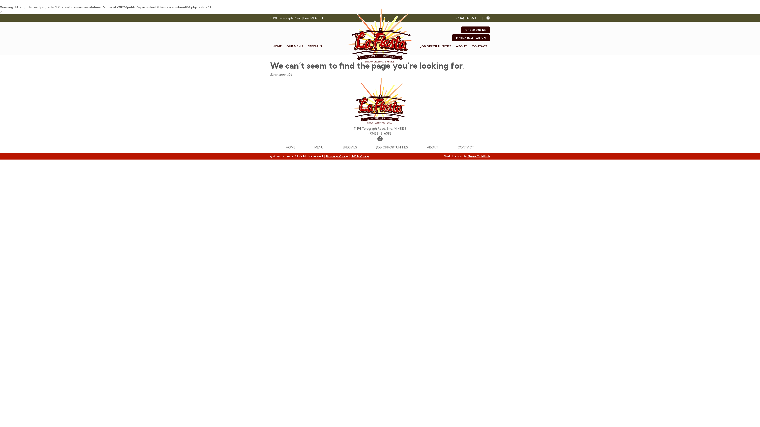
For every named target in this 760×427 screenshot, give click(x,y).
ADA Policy (360, 156)
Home (277, 46)
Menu (318, 147)
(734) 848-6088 (467, 18)
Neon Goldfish (478, 156)
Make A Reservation (471, 37)
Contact (479, 46)
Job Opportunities (436, 46)
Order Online (475, 29)
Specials (315, 46)
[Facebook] (488, 18)
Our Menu (294, 46)
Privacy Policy (337, 156)
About (461, 46)
